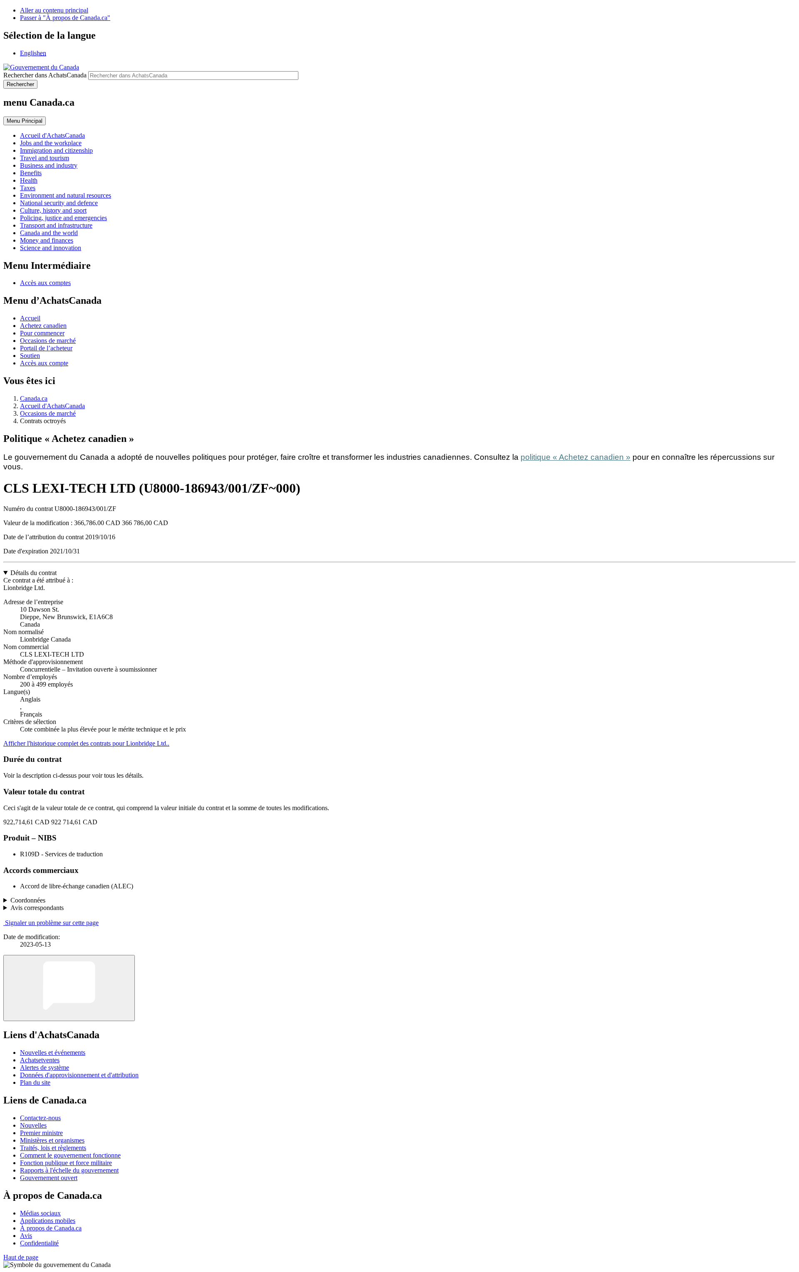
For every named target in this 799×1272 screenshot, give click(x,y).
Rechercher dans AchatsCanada (45, 75)
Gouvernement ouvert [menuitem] (48, 1177)
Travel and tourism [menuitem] (44, 157)
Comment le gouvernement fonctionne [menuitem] (70, 1155)
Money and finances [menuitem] (46, 240)
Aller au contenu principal (54, 10)
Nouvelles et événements (52, 1052)
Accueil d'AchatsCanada (52, 405)
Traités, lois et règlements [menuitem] (53, 1147)
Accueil (30, 318)
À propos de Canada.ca (51, 1228)
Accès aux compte (44, 363)
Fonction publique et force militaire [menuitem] (66, 1162)
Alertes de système (44, 1067)
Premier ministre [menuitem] (41, 1132)
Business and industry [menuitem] (48, 165)
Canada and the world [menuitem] (49, 232)
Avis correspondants (37, 907)
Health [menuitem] (28, 180)
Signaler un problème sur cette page (52, 922)
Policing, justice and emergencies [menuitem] (63, 217)
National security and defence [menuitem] (59, 202)
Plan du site (35, 1082)
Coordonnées (27, 900)
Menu (24, 121)
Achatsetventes (40, 1060)
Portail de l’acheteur (46, 348)
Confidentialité (39, 1243)
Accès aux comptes (45, 282)
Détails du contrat (33, 572)
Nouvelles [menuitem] (33, 1125)
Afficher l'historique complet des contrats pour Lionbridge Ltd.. (86, 743)
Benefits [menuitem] (31, 172)
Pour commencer (42, 333)
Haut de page (20, 1257)
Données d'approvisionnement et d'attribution (79, 1075)
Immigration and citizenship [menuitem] (56, 150)
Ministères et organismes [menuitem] (52, 1140)
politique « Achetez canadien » (575, 457)
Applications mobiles (47, 1220)
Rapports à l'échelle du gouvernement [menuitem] (69, 1170)
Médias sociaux (40, 1213)
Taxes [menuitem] (27, 187)
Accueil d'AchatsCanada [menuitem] (52, 135)
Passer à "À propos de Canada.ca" (65, 17)
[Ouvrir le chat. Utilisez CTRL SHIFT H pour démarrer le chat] (69, 988)
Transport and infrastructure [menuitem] (56, 225)
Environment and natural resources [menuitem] (65, 195)
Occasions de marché (48, 340)
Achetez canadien (43, 325)
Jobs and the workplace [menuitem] (51, 142)
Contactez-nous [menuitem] (40, 1117)
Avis (26, 1235)
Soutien (30, 355)
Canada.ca (33, 398)
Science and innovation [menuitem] (50, 247)
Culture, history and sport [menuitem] (53, 210)
